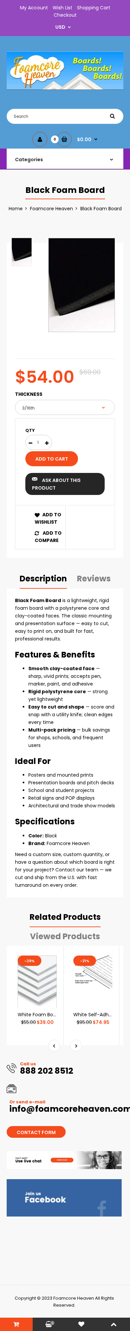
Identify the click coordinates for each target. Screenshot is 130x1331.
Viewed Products (65, 936)
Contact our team (76, 869)
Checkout (65, 15)
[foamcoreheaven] (65, 88)
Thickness (28, 394)
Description (43, 578)
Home (16, 208)
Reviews (94, 578)
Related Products (65, 916)
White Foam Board (39, 1014)
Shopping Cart (93, 7)
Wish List (62, 7)
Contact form (36, 1132)
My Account (34, 7)
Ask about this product (56, 484)
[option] (81, 285)
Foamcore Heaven (51, 208)
